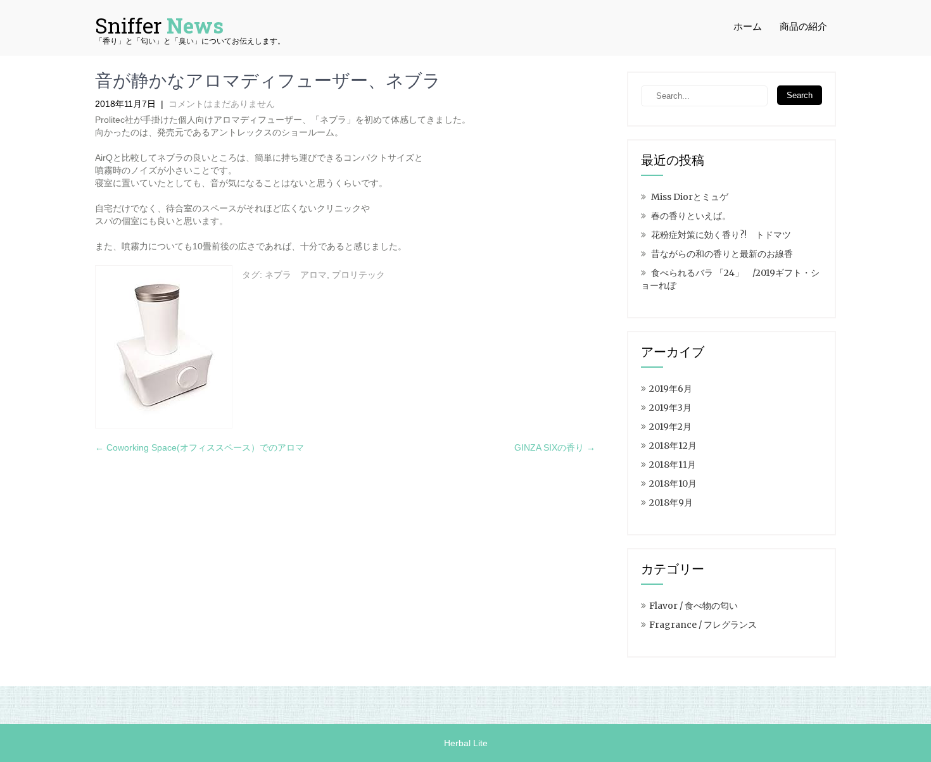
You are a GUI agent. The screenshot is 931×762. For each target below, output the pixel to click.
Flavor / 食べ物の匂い (693, 605)
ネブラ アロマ (296, 275)
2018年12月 (673, 445)
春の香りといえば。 (691, 216)
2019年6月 (670, 388)
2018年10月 (673, 483)
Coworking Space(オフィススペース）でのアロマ (199, 447)
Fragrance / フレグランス (703, 624)
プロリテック (358, 275)
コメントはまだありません (221, 104)
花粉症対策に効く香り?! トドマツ (721, 234)
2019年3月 (670, 407)
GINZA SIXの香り (554, 447)
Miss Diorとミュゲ (689, 197)
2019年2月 (670, 426)
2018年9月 (671, 502)
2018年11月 (672, 464)
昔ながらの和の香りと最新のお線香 (722, 253)
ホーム (747, 26)
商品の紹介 (803, 26)
